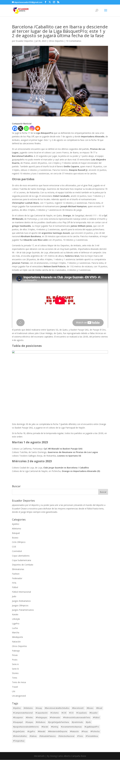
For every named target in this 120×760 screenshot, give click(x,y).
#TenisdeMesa (92, 736)
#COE (64, 713)
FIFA (14, 582)
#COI (71, 713)
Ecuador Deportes (24, 40)
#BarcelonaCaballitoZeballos (57, 708)
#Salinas (33, 736)
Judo (14, 596)
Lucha (15, 628)
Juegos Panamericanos (23, 609)
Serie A (15, 664)
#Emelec (29, 717)
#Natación (74, 731)
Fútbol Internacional (21, 591)
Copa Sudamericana (21, 560)
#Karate (45, 726)
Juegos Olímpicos (20, 605)
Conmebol (17, 551)
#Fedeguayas (41, 717)
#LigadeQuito (19, 731)
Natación (16, 641)
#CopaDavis (81, 713)
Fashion (15, 573)
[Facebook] (14, 128)
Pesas (15, 655)
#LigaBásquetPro (92, 726)
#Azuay (39, 708)
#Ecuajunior (18, 717)
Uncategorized (19, 695)
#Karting (54, 726)
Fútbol (15, 587)
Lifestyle (16, 619)
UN (13, 691)
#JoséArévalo (77, 722)
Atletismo (16, 528)
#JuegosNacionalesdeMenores (26, 726)
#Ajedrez (17, 708)
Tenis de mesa (19, 682)
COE (14, 546)
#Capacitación (42, 713)
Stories (15, 673)
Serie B (15, 668)
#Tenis (80, 736)
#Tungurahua (18, 741)
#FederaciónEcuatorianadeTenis (76, 717)
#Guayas (29, 722)
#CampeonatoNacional (23, 713)
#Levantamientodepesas (71, 726)
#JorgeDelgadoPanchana (58, 722)
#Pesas (85, 731)
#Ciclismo (54, 713)
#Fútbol (96, 717)
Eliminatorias (18, 569)
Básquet (16, 533)
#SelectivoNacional (66, 736)
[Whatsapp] (26, 128)
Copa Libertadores (21, 555)
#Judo (88, 722)
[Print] (37, 128)
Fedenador (17, 578)
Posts (14, 659)
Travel (15, 686)
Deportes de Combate (22, 564)
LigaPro (15, 623)
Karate (15, 614)
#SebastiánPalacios (48, 736)
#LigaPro (31, 731)
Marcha (15, 632)
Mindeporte (17, 637)
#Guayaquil (18, 722)
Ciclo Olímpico (18, 542)
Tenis (14, 677)
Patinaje (16, 650)
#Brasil (99, 708)
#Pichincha (95, 731)
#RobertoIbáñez (20, 736)
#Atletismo (28, 708)
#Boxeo (90, 708)
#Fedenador (55, 717)
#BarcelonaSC (78, 708)
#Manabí (41, 731)
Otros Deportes (56, 40)
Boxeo (15, 537)
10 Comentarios (73, 40)
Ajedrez (15, 524)
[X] (20, 128)
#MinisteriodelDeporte (57, 731)
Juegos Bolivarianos (21, 601)
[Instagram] (32, 128)
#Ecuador (94, 713)
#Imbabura (40, 722)
